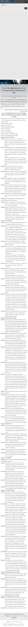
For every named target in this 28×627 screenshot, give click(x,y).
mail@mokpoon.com (20, 616)
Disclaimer (12, 616)
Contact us (3, 616)
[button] (26, 2)
